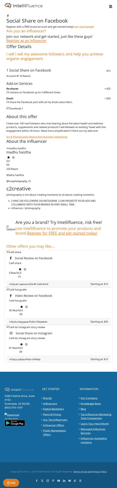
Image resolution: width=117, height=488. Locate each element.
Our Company (89, 398)
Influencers (50, 403)
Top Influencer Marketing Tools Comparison (96, 416)
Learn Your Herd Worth (95, 423)
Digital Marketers (53, 409)
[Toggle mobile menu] (110, 6)
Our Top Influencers (55, 419)
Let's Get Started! (84, 26)
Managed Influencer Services (93, 431)
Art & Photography (17, 137)
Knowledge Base (91, 403)
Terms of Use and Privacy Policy (90, 471)
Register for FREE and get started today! (62, 233)
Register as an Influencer (26, 41)
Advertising (60, 137)
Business (48, 137)
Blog (83, 409)
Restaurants (36, 137)
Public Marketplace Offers (54, 432)
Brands (47, 398)
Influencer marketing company (94, 440)
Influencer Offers (53, 425)
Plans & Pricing (52, 414)
